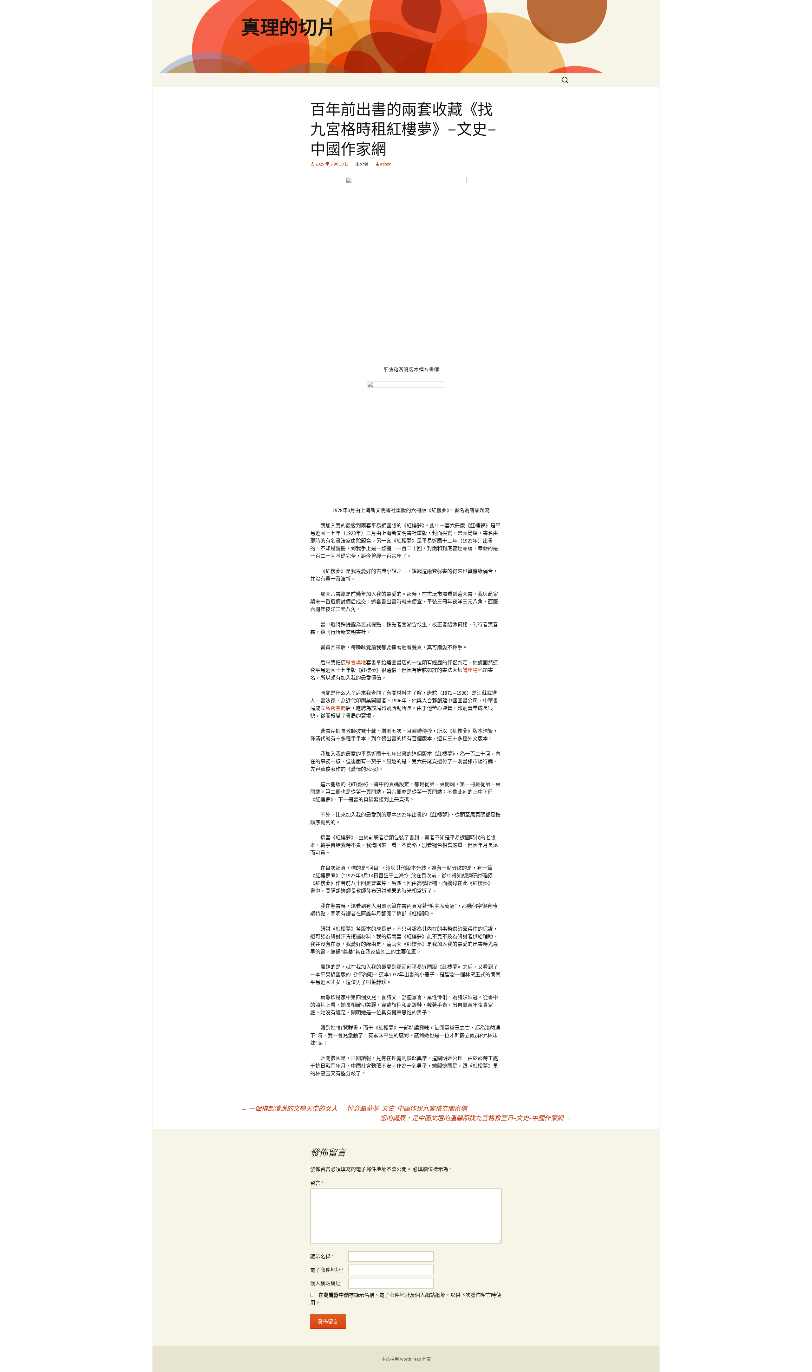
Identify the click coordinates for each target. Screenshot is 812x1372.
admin (385, 164)
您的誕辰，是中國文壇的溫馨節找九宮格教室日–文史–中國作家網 (475, 1118)
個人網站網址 (325, 1283)
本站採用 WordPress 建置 (406, 1359)
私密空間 (335, 708)
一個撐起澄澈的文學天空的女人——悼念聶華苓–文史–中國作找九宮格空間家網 (354, 1108)
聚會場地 (356, 662)
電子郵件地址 (327, 1270)
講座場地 (472, 670)
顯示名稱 (322, 1256)
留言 (317, 1183)
